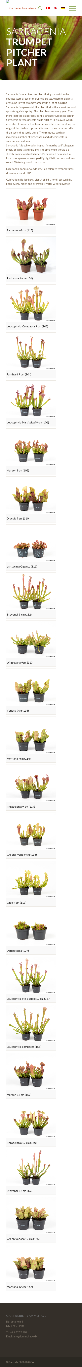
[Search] (38, 8)
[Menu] (70, 8)
